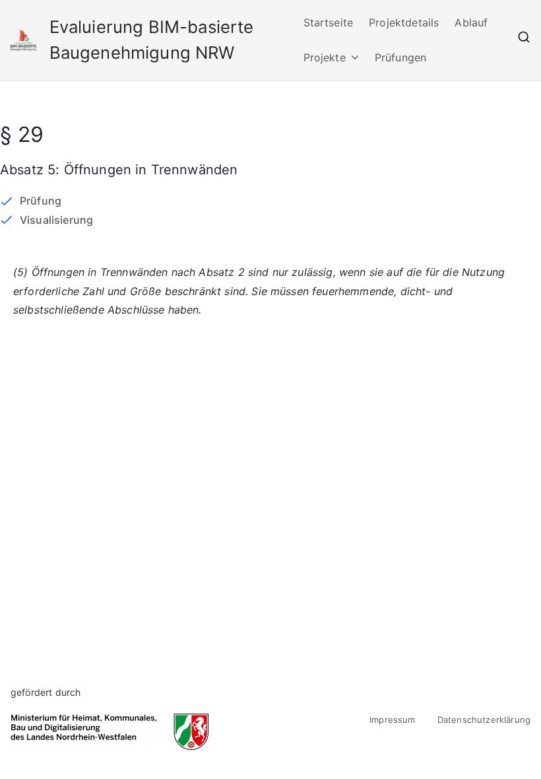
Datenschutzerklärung (483, 719)
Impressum (392, 719)
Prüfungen (400, 57)
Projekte (324, 57)
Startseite (328, 22)
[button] (352, 57)
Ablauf (471, 22)
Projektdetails (404, 22)
